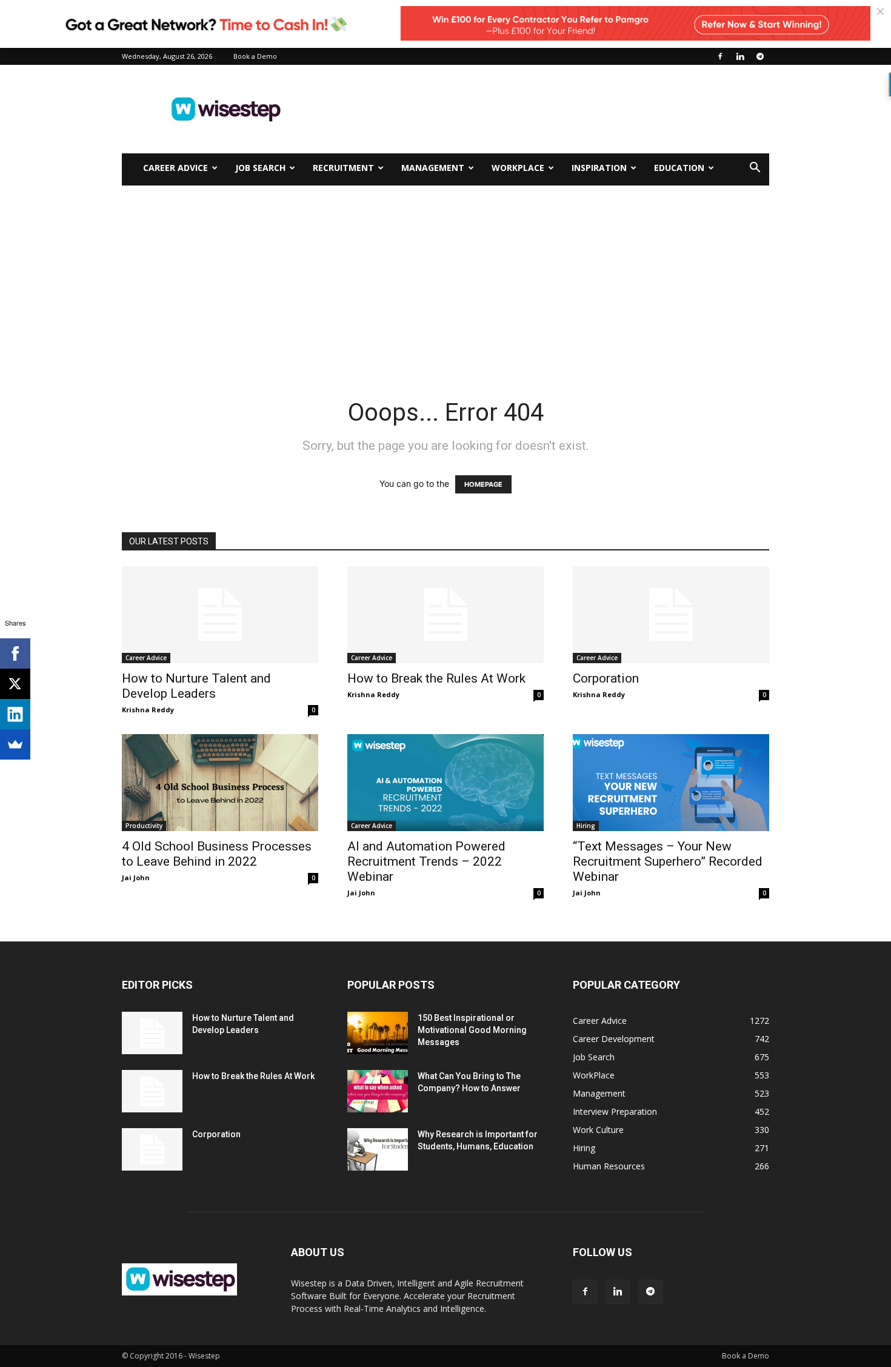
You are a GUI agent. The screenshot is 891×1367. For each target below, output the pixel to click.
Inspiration (599, 167)
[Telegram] (760, 56)
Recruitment (343, 167)
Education (679, 167)
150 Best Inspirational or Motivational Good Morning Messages (472, 1030)
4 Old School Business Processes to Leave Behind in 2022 (217, 854)
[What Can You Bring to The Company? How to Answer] (377, 1091)
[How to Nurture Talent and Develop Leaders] (220, 614)
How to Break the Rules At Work (436, 678)
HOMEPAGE (483, 484)
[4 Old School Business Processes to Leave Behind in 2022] (220, 782)
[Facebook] (720, 56)
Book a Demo (255, 56)
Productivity (143, 825)
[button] (754, 169)
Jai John (136, 877)
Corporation (606, 678)
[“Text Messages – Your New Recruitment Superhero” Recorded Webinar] (671, 782)
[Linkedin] (740, 56)
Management (432, 167)
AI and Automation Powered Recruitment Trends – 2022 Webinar (426, 861)
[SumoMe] (15, 744)
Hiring (585, 825)
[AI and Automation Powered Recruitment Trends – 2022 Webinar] (445, 782)
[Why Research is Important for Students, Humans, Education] (377, 1149)
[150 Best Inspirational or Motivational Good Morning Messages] (377, 1033)
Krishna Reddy (148, 709)
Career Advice (175, 167)
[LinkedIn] (15, 714)
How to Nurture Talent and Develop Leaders (196, 686)
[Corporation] (671, 614)
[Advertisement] (548, 109)
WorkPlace (518, 167)
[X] (15, 684)
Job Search (260, 167)
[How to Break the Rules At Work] (445, 614)
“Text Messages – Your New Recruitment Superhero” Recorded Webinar (668, 861)
